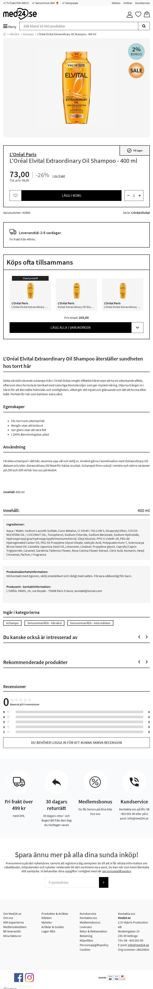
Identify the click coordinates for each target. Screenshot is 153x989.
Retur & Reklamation (93, 931)
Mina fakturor (12, 936)
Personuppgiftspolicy (94, 945)
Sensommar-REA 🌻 (47, 3)
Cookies (85, 949)
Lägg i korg (71, 195)
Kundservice (142, 3)
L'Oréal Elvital (140, 213)
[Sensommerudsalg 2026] (136, 70)
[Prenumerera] (103, 882)
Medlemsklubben (14, 927)
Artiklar (128, 3)
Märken (116, 3)
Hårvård (14, 34)
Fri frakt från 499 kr (17, 3)
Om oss (8, 918)
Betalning (86, 936)
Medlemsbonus (90, 922)
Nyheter (46, 922)
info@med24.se (138, 945)
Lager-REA (48, 931)
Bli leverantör (12, 931)
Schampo (28, 34)
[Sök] (144, 26)
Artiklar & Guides (52, 927)
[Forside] (4, 34)
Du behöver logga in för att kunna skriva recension (76, 742)
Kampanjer (71, 3)
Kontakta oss (88, 918)
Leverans (86, 927)
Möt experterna (13, 922)
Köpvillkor (86, 940)
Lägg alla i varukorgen (71, 327)
